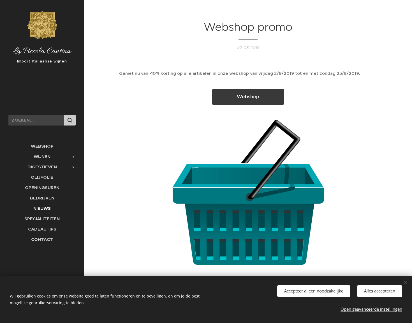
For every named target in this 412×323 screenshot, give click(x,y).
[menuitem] (42, 146)
